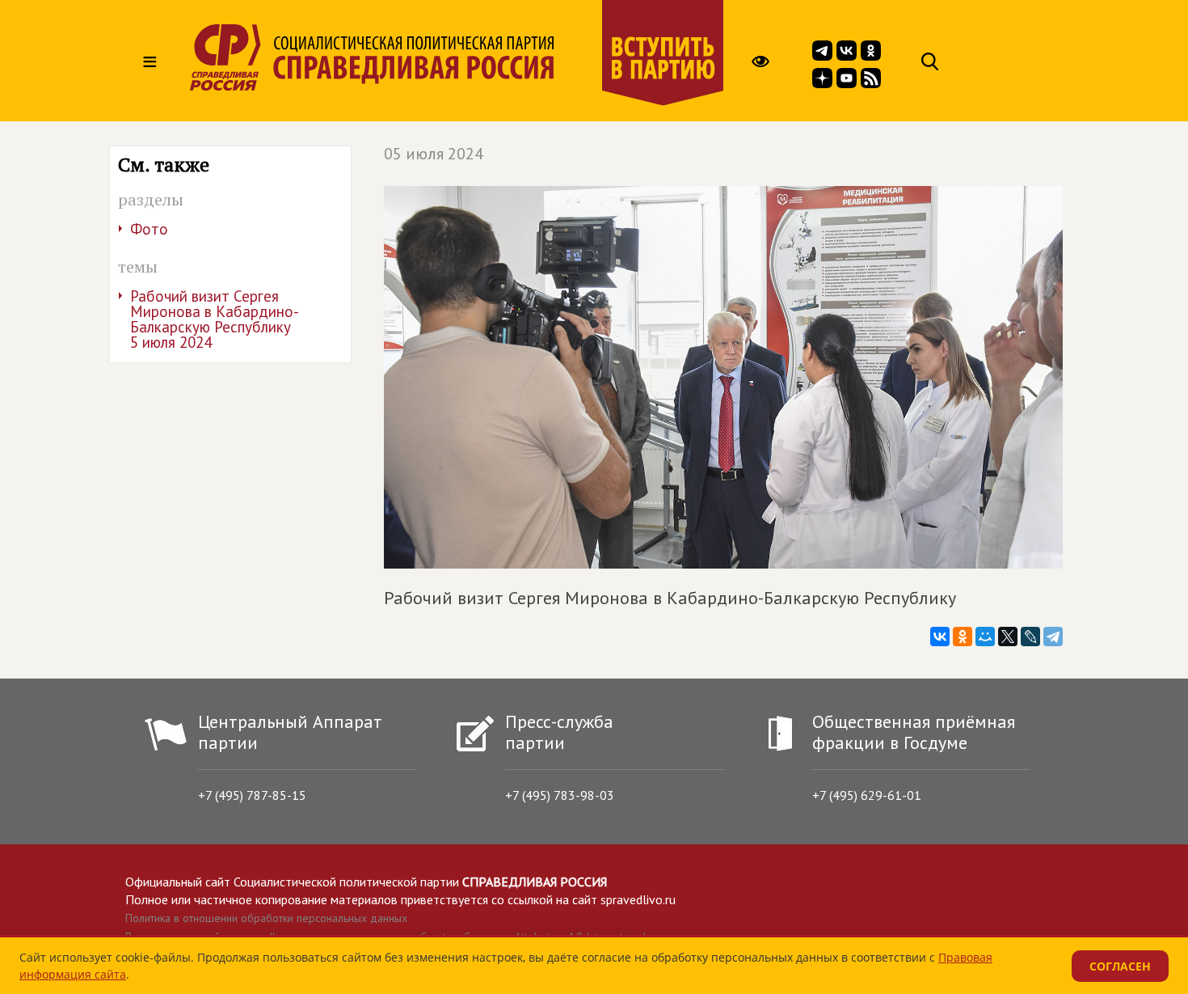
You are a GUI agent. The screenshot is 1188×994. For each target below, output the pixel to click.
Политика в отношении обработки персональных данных (266, 918)
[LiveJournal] (1030, 636)
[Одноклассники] (962, 636)
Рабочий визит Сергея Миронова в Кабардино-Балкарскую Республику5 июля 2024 (214, 319)
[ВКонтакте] (940, 636)
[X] (1007, 636)
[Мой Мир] (985, 636)
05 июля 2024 (433, 153)
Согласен (1120, 966)
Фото (149, 229)
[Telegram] (1053, 636)
